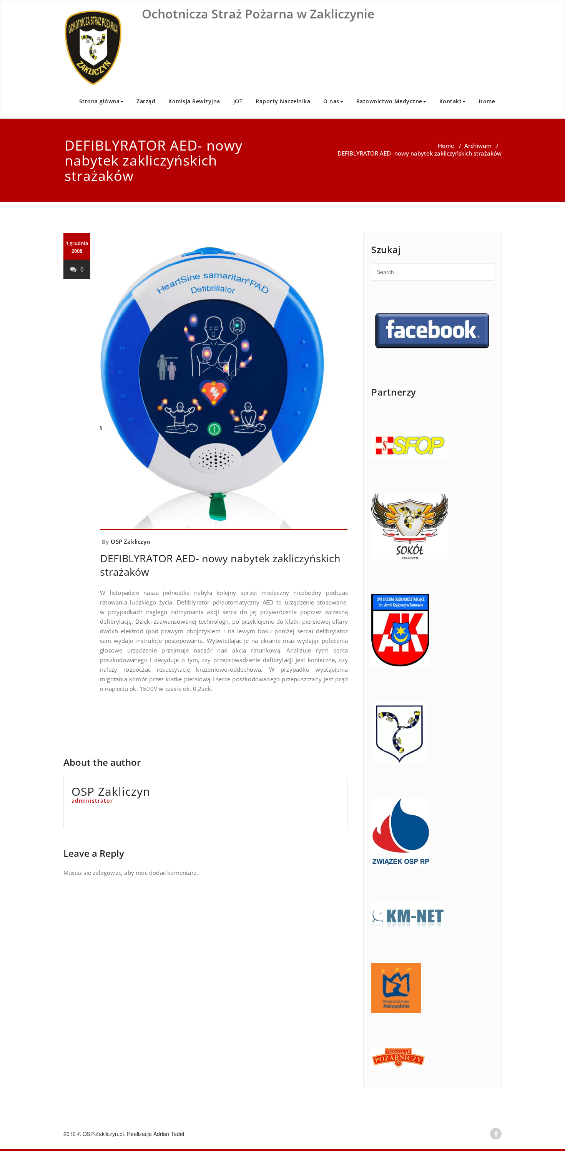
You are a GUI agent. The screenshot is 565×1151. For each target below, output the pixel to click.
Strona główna (99, 101)
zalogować (107, 872)
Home (487, 101)
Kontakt (450, 101)
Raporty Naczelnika (283, 101)
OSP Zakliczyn (130, 541)
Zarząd (145, 101)
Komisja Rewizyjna (194, 101)
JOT (238, 101)
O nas (331, 101)
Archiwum (478, 145)
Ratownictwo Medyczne (389, 101)
